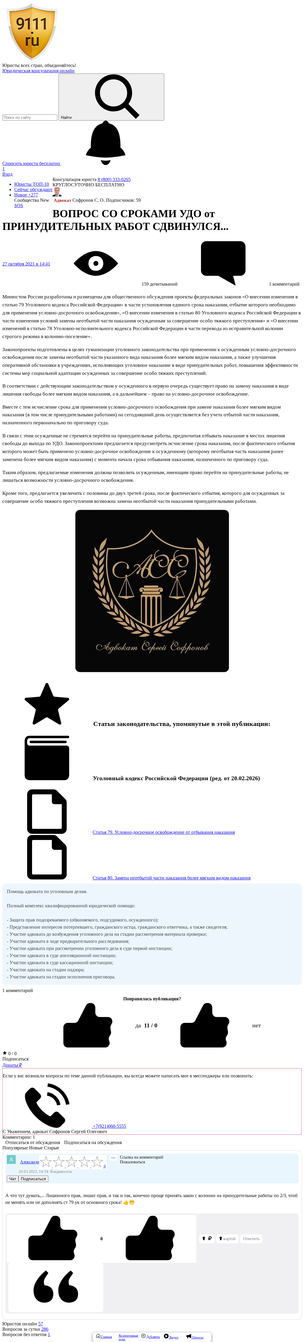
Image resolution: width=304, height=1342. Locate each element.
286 (44, 1329)
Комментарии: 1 (18, 1137)
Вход (7, 174)
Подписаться (15, 1058)
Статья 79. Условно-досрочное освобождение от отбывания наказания (164, 832)
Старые (51, 1147)
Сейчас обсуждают (33, 189)
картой (229, 1239)
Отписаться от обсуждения (32, 1142)
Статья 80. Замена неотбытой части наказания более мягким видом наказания (172, 877)
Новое (26, 194)
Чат (12, 1178)
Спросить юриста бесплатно (31, 163)
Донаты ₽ (12, 1065)
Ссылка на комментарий (141, 1157)
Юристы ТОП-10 (31, 184)
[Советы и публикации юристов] (32, 60)
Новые (36, 1147)
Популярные (15, 1147)
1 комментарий (17, 990)
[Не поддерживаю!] (150, 1239)
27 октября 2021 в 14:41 (26, 263)
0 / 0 (12, 1053)
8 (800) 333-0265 (114, 179)
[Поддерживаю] (53, 1239)
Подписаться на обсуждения (93, 1142)
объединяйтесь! (60, 65)
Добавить (152, 1336)
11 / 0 (150, 1025)
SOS (18, 205)
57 (40, 1323)
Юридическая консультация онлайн (38, 70)
